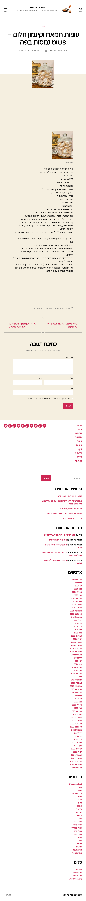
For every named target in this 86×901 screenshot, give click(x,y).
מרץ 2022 (78, 746)
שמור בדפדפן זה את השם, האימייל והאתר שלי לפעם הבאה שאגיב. (49, 399)
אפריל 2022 (77, 742)
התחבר (79, 869)
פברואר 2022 (76, 749)
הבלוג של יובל (76, 793)
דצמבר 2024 (76, 642)
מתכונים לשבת (53, 308)
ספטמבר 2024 (76, 651)
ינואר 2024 (77, 677)
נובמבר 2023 (76, 683)
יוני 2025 (78, 623)
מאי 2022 (78, 739)
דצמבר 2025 (76, 604)
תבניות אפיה (77, 853)
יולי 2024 (78, 658)
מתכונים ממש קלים (41, 308)
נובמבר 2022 (76, 720)
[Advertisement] (43, 112)
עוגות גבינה (77, 822)
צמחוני (78, 453)
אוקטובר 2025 (76, 611)
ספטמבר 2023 (76, 689)
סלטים (78, 437)
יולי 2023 (78, 695)
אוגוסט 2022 (76, 730)
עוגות (79, 441)
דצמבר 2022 (76, 717)
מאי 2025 (78, 626)
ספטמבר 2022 (76, 727)
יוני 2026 (78, 586)
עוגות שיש (78, 831)
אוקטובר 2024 (76, 648)
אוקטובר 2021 (76, 761)
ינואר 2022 (77, 752)
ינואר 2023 (77, 714)
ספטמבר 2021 (76, 764)
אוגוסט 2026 (76, 579)
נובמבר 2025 (76, 608)
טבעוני (78, 433)
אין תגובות (22, 51)
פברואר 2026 (76, 598)
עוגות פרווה (77, 825)
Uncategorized (75, 784)
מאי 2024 (78, 664)
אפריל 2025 (77, 630)
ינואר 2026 (77, 601)
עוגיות (43, 27)
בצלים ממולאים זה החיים (72, 518)
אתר (71, 388)
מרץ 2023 (78, 708)
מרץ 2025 (78, 633)
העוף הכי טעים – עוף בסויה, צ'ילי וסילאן (59, 535)
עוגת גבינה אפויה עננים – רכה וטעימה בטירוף (64, 513)
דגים (79, 457)
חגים (80, 796)
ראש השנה (77, 850)
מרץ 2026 (78, 595)
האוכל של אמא (37, 7)
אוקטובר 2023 (76, 686)
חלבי (80, 800)
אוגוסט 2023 (76, 692)
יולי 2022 (78, 733)
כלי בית (79, 809)
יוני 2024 (78, 661)
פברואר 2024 (76, 673)
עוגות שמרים (77, 834)
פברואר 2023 (76, 711)
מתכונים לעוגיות (65, 308)
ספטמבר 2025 (76, 614)
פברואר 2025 (76, 636)
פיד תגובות (77, 876)
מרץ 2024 (78, 670)
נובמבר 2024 (76, 645)
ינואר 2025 (77, 639)
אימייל (39, 378)
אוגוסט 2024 (76, 655)
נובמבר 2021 (76, 758)
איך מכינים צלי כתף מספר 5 (71, 509)
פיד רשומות (77, 872)
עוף (80, 449)
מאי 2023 (78, 702)
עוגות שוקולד (77, 828)
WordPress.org (75, 879)
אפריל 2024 (77, 667)
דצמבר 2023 (76, 680)
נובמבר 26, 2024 (38, 51)
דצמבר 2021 (76, 755)
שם (71, 378)
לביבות (79, 812)
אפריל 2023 (77, 705)
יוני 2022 (78, 736)
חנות (79, 425)
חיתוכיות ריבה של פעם (58, 540)
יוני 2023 (78, 698)
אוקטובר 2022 (76, 724)
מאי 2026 (78, 589)
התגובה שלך (68, 358)
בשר (79, 429)
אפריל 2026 (77, 592)
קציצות (78, 461)
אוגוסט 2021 (76, 767)
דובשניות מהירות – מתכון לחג (70, 496)
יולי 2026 (78, 582)
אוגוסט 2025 (76, 617)
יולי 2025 (78, 620)
